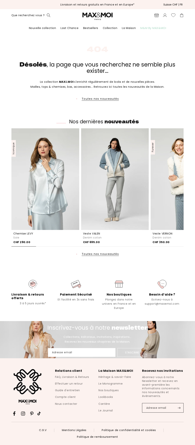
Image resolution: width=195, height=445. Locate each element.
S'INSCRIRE (132, 352)
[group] (32, 292)
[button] (30, 15)
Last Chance (69, 28)
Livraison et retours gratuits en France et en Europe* (97, 4)
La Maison (129, 28)
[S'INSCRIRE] (179, 407)
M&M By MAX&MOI (153, 28)
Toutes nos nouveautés (100, 99)
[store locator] (156, 15)
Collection (110, 28)
